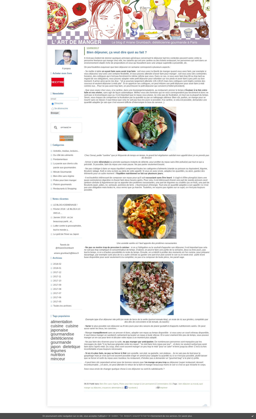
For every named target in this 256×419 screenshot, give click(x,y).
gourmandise (62, 334)
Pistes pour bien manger (64, 180)
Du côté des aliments (63, 155)
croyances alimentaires (112, 388)
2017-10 (57, 281)
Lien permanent (147, 384)
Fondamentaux (60, 159)
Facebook (131, 388)
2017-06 (57, 297)
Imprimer (164, 388)
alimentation (61, 321)
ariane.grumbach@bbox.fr (66, 253)
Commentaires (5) (163, 384)
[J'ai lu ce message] (252, 416)
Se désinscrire (61, 108)
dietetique (71, 346)
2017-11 (57, 276)
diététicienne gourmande (62, 340)
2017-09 (57, 285)
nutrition (58, 355)
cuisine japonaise (64, 328)
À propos (66, 68)
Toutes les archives (62, 306)
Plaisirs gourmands (62, 184)
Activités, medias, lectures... (66, 151)
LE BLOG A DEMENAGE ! (65, 205)
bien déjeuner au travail (188, 384)
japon (56, 346)
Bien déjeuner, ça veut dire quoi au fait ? (117, 52)
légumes (58, 350)
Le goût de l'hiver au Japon (66, 234)
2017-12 (57, 272)
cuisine (57, 326)
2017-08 (57, 289)
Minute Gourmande (62, 172)
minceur (58, 359)
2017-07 (57, 293)
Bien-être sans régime (63, 176)
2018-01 (57, 268)
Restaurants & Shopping (64, 188)
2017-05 (57, 301)
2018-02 (57, 264)
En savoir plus (185, 416)
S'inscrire (58, 103)
